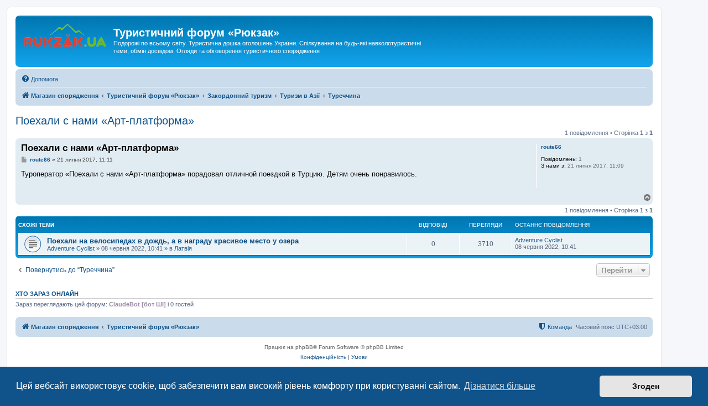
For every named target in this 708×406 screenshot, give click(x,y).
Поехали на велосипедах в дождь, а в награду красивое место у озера (173, 241)
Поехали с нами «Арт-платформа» (104, 120)
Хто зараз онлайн (47, 293)
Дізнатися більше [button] (499, 386)
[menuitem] (39, 79)
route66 (551, 147)
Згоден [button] (645, 386)
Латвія (183, 248)
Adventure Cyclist (71, 248)
